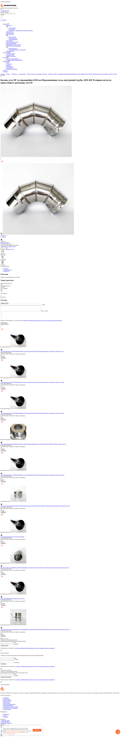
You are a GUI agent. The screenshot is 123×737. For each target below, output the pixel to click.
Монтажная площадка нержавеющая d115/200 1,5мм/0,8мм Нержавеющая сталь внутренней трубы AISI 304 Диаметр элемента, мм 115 (33, 444)
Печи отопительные (8, 705)
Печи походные (7, 709)
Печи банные (6, 699)
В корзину (3, 249)
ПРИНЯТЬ (37, 730)
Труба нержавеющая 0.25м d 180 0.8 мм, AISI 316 (12, 598)
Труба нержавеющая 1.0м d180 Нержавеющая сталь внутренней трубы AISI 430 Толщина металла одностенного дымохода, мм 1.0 (32, 351)
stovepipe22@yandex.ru (6, 723)
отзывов (3, 236)
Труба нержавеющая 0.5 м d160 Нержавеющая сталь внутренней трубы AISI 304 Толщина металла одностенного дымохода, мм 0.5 (32, 475)
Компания (5, 716)
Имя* (43, 304)
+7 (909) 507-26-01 (5, 720)
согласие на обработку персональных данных (16, 730)
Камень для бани (7, 700)
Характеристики (7, 269)
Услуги (5, 715)
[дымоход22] (8, 6)
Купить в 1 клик (10, 249)
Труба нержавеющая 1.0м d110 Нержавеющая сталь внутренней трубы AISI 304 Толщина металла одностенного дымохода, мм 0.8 (32, 382)
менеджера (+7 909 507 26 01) (8, 246)
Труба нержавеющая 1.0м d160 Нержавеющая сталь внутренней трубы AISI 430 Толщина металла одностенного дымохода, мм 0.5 (32, 413)
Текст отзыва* (44, 311)
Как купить (6, 714)
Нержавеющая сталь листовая (10, 706)
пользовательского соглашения (9, 733)
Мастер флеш (6, 703)
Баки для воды (6, 701)
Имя (15, 642)
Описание (5, 268)
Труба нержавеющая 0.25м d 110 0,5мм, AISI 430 (12, 536)
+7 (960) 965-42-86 (5, 721)
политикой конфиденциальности (12, 732)
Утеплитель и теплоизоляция (10, 708)
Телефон (16, 644)
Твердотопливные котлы (9, 704)
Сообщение (16, 662)
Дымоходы (6, 697)
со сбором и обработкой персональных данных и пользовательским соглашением (42, 320)
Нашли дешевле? (5, 242)
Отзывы (6, 271)
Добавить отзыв (4, 303)
